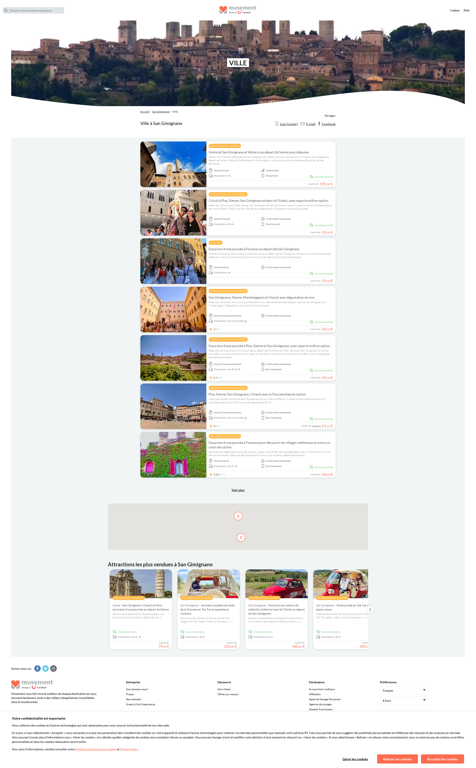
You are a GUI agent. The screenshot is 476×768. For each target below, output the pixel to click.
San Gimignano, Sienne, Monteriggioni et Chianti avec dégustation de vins (262, 297)
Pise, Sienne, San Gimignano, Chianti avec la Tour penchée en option (257, 394)
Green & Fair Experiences (140, 704)
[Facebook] (37, 668)
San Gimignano (160, 111)
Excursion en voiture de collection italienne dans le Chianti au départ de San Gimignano (276, 609)
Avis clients (224, 689)
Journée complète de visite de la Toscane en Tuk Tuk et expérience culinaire (207, 609)
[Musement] (238, 10)
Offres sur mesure (228, 694)
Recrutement (133, 699)
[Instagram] (53, 668)
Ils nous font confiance (322, 689)
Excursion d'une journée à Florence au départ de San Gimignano (254, 249)
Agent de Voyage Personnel (324, 699)
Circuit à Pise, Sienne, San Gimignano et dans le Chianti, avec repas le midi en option (268, 200)
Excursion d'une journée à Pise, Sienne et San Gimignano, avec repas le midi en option (269, 346)
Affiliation (315, 694)
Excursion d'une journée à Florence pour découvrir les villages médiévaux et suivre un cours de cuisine (269, 445)
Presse (130, 694)
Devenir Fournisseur (321, 709)
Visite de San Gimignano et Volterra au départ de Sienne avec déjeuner (259, 152)
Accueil (144, 111)
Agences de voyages (320, 704)
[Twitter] (45, 668)
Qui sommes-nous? (137, 689)
